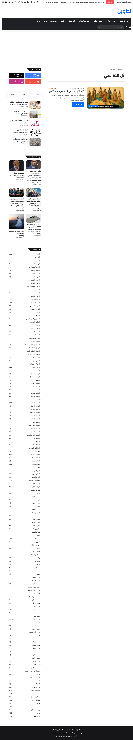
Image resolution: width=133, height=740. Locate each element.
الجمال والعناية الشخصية (32, 344)
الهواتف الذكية (35, 487)
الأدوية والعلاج (35, 273)
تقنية (38, 535)
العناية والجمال (84, 21)
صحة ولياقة (36, 664)
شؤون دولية (36, 567)
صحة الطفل (36, 609)
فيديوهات (37, 681)
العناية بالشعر (36, 461)
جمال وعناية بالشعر (34, 554)
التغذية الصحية (35, 328)
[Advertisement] (66, 47)
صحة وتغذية (36, 635)
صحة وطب (36, 651)
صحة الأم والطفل (34, 580)
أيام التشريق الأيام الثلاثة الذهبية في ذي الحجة (20, 140)
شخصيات (37, 571)
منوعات (54, 21)
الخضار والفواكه (35, 364)
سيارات (37, 561)
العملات (37, 451)
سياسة (38, 564)
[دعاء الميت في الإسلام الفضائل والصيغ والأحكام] (16, 221)
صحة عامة (36, 622)
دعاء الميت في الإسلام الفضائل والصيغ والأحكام (16, 233)
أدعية (38, 254)
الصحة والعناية (35, 428)
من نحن (80, 733)
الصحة (38, 380)
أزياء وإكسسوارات (34, 267)
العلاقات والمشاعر (34, 448)
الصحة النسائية (35, 393)
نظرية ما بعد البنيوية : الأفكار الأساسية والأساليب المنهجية (19, 103)
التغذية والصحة (35, 332)
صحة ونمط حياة (35, 668)
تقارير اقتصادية (35, 522)
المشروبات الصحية (34, 480)
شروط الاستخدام (66, 733)
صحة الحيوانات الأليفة (33, 597)
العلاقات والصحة (35, 445)
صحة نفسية (36, 626)
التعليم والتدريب (35, 322)
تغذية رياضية (36, 512)
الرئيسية (120, 69)
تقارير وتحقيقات (35, 529)
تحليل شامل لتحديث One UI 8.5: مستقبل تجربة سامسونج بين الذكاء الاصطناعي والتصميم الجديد (33, 229)
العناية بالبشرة (35, 454)
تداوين (81, 88)
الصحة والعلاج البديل (34, 425)
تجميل (38, 493)
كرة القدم (37, 684)
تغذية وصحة (36, 519)
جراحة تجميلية (35, 545)
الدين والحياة (36, 367)
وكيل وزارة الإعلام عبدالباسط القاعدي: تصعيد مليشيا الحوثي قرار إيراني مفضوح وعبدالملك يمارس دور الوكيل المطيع (34, 177)
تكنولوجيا (72, 21)
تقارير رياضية (36, 525)
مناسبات (37, 703)
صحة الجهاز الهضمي (34, 590)
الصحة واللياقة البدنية (33, 435)
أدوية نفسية (36, 257)
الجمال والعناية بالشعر (33, 351)
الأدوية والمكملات (34, 280)
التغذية (38, 325)
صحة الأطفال (36, 577)
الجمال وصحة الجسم (33, 354)
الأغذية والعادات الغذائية (33, 286)
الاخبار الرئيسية (125, 21)
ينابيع (38, 713)
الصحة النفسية (35, 396)
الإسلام (38, 293)
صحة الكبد (37, 616)
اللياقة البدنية (36, 477)
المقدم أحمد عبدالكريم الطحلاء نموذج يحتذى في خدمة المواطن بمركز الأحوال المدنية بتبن (17, 203)
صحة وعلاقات (35, 658)
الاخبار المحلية (35, 302)
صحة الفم (37, 613)
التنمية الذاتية (36, 335)
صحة (38, 574)
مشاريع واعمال (35, 697)
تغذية (38, 506)
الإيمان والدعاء (35, 296)
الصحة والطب (98, 21)
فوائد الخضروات (35, 677)
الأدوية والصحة (35, 270)
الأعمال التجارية (35, 283)
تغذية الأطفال (36, 509)
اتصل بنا (74, 733)
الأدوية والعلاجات (35, 277)
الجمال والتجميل (35, 341)
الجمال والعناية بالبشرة (33, 348)
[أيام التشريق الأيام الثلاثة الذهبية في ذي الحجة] (35, 142)
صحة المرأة (36, 619)
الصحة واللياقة (35, 432)
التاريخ (38, 315)
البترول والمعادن (35, 309)
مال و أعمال (111, 21)
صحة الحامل (36, 593)
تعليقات (12, 94)
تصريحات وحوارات (34, 503)
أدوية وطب (36, 260)
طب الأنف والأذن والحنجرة (32, 671)
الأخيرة (25, 94)
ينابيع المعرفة (36, 716)
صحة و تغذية (36, 629)
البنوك (38, 312)
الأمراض (37, 290)
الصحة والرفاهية (35, 412)
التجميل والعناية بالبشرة (33, 319)
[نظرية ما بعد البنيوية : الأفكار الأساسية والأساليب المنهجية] (35, 105)
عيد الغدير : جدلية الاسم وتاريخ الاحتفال (19, 121)
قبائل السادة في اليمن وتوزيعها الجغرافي (20, 131)
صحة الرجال (36, 600)
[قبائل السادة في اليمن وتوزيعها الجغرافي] (35, 133)
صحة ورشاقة (36, 642)
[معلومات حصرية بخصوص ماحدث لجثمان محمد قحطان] (16, 165)
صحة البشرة (36, 584)
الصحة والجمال (35, 406)
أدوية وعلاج (36, 264)
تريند (38, 21)
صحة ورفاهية (36, 648)
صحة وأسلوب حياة (34, 632)
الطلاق (38, 441)
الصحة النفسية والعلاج (33, 399)
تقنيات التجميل (35, 532)
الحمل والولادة (35, 361)
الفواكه (38, 467)
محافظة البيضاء (35, 690)
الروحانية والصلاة (35, 377)
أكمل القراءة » (78, 104)
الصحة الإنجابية (35, 383)
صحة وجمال (36, 639)
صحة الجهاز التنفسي (34, 587)
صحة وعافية (36, 655)
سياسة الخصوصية (55, 733)
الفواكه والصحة (35, 470)
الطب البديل (36, 438)
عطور (38, 674)
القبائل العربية (35, 474)
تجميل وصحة (36, 496)
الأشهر (38, 94)
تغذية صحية (36, 516)
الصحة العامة (36, 390)
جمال (38, 548)
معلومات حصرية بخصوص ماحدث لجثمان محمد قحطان (17, 175)
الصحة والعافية (35, 419)
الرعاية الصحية (35, 374)
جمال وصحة (36, 551)
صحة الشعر (36, 606)
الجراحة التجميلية (34, 338)
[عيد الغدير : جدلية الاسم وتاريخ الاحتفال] (35, 123)
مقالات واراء (36, 700)
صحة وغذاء (36, 661)
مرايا (45, 21)
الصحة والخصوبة (35, 409)
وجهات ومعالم (35, 710)
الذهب (38, 370)
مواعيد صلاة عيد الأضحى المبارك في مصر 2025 (20, 112)
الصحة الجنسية (35, 386)
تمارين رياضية (35, 542)
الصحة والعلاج (35, 422)
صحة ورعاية (36, 645)
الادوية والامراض (35, 306)
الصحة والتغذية (35, 403)
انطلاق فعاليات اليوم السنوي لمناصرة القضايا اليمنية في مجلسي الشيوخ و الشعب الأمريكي (33, 203)
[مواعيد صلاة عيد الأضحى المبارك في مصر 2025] (35, 114)
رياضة (63, 21)
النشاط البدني (35, 483)
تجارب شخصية (35, 490)
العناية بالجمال (35, 458)
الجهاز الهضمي (35, 357)
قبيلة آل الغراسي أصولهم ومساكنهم (66, 91)
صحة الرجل (36, 603)
